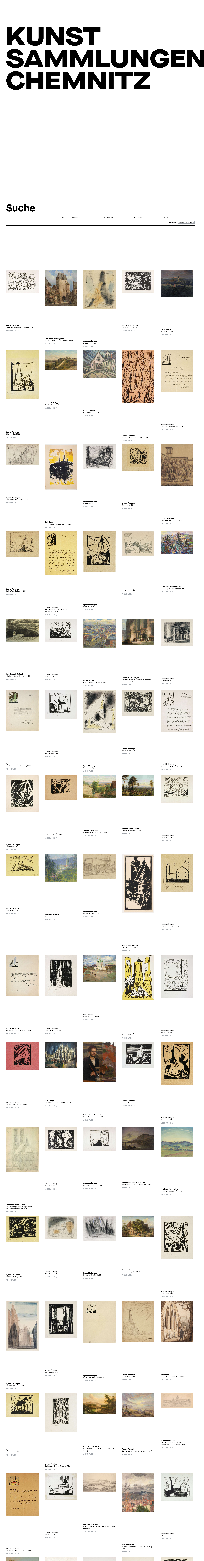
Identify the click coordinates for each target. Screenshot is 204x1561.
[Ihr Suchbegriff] (35, 217)
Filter (166, 217)
